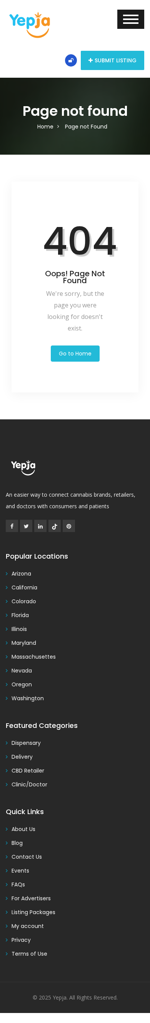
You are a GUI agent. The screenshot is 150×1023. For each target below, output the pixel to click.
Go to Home (75, 353)
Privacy (21, 940)
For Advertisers (31, 898)
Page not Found (86, 126)
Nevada (22, 670)
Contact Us (27, 857)
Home (45, 126)
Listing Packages (33, 912)
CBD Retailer (28, 770)
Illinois (19, 629)
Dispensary (26, 743)
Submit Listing (116, 60)
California (24, 587)
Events (20, 870)
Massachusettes (34, 657)
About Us (23, 829)
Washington (28, 698)
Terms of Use (29, 954)
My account (28, 926)
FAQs (18, 884)
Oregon (22, 684)
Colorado (24, 601)
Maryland (24, 643)
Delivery (22, 757)
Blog (17, 843)
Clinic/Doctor (29, 784)
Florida (20, 615)
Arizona (21, 573)
